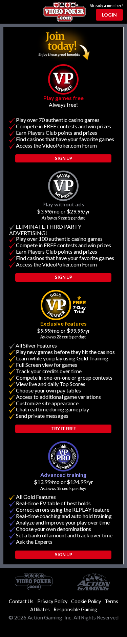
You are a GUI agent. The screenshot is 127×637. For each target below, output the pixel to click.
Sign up (63, 554)
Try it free (63, 428)
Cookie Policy (86, 601)
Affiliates (40, 609)
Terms (111, 601)
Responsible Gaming (75, 609)
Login (109, 15)
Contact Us (21, 601)
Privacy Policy (52, 601)
